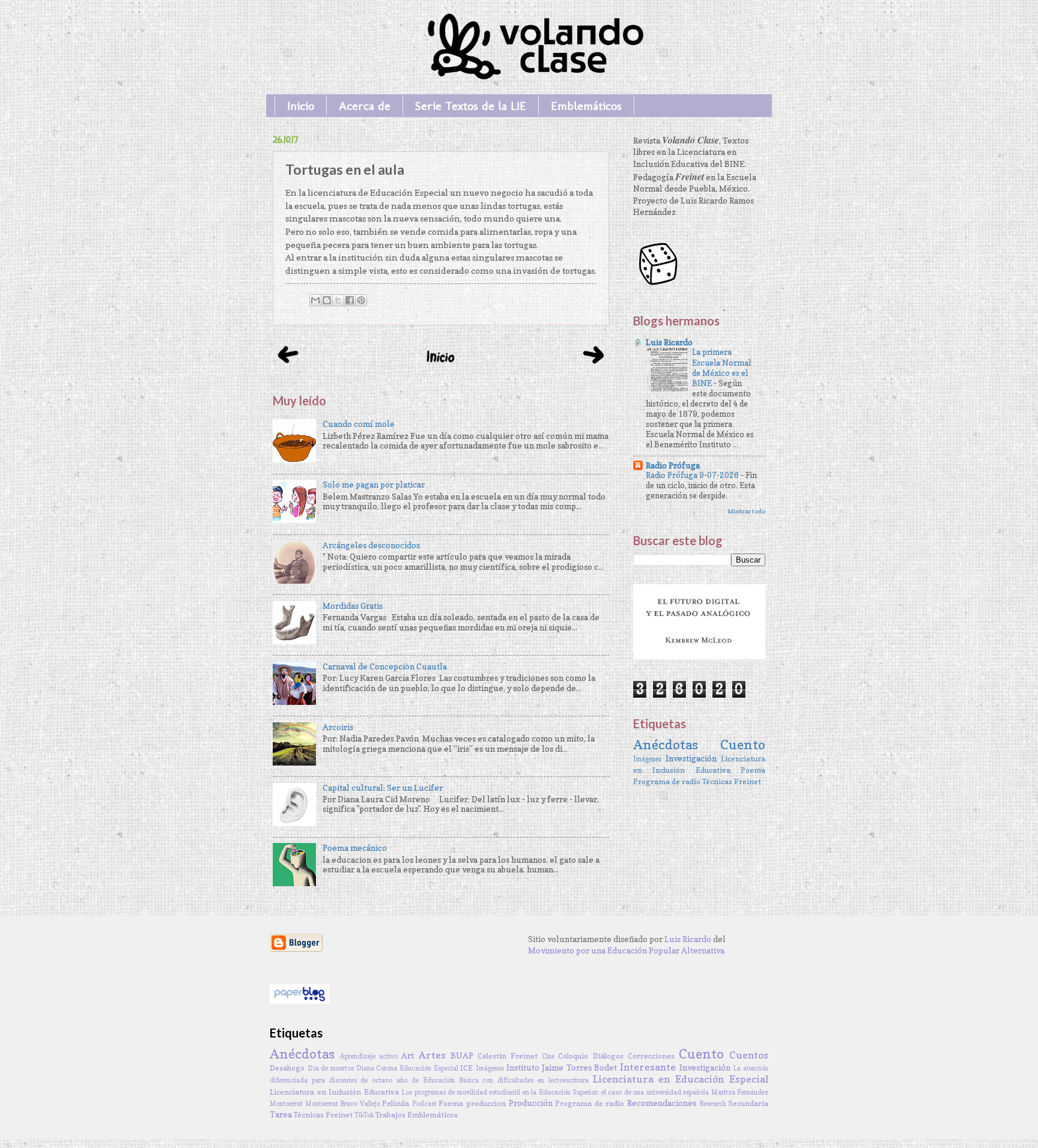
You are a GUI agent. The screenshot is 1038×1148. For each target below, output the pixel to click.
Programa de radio (666, 781)
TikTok (364, 1115)
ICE (466, 1067)
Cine (548, 1056)
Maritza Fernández (740, 1092)
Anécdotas (665, 744)
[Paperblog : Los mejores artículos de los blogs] (299, 1001)
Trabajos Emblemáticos (416, 1114)
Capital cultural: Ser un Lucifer (383, 788)
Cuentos (748, 1055)
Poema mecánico (355, 848)
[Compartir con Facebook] (350, 300)
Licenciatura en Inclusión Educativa (334, 1091)
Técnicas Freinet (731, 781)
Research (712, 1103)
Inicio (300, 105)
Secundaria (748, 1103)
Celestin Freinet (508, 1055)
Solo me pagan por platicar (374, 484)
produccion (486, 1103)
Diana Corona (377, 1068)
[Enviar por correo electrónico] (315, 300)
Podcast (424, 1103)
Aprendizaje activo (369, 1056)
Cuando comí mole (359, 424)
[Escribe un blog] (327, 300)
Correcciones (651, 1055)
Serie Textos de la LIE (470, 105)
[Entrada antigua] (593, 367)
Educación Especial (428, 1068)
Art (407, 1055)
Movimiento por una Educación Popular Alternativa (626, 950)
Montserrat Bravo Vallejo (342, 1103)
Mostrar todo (746, 511)
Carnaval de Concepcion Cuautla (385, 666)
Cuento (742, 744)
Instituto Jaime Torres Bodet (562, 1067)
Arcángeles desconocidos (371, 545)
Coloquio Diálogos (590, 1055)
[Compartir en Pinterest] (361, 300)
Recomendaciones (661, 1103)
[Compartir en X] (338, 300)
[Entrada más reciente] (288, 366)
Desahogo (287, 1067)
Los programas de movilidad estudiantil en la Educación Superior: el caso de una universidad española (555, 1092)
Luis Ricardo (669, 342)
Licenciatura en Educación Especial (680, 1079)
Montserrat (286, 1103)
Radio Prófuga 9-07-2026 (693, 475)
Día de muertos (331, 1068)
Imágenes (647, 759)
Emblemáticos (586, 105)
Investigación (691, 758)
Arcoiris (338, 727)
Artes (432, 1055)
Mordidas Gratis (353, 606)
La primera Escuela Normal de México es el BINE (721, 367)
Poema (753, 770)
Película (395, 1103)
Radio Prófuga (673, 465)
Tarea (281, 1114)
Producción (531, 1103)
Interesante (648, 1067)
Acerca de (364, 105)
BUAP (462, 1055)
